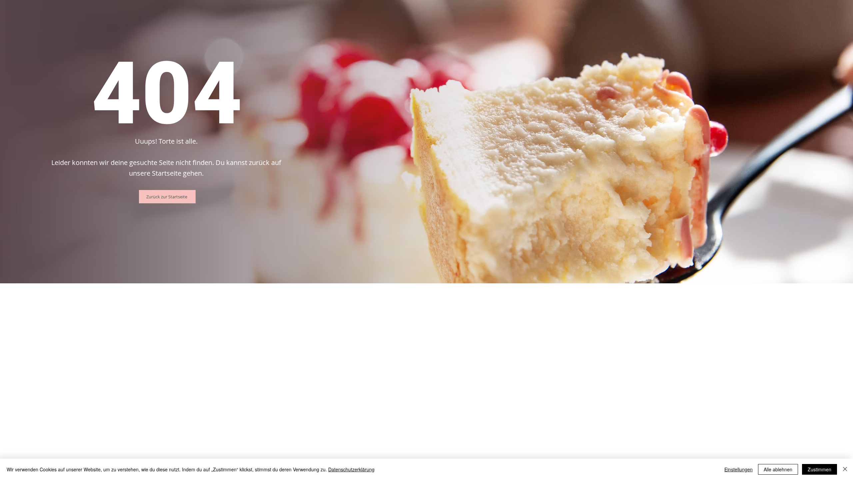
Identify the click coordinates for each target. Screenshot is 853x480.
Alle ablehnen (778, 469)
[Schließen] (845, 469)
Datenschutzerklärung (351, 469)
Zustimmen (819, 469)
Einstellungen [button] (738, 469)
